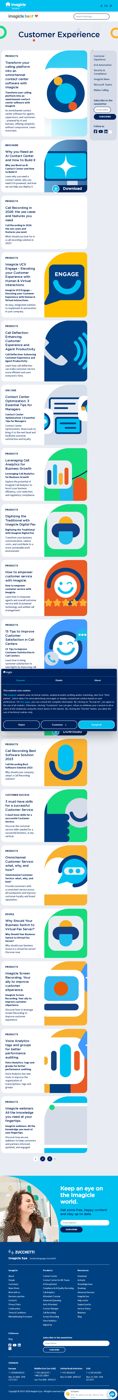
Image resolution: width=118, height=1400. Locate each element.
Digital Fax (47, 1324)
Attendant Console (51, 1296)
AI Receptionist (50, 1284)
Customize (57, 724)
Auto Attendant (50, 1304)
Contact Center (50, 1276)
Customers (13, 1284)
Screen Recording (51, 1316)
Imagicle (12, 695)
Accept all (96, 724)
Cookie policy (14, 1308)
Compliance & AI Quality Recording (58, 1288)
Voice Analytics (50, 1320)
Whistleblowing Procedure (20, 1316)
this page (25, 702)
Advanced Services (86, 1292)
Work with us (14, 1292)
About (11, 1276)
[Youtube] (101, 131)
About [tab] (97, 680)
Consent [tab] (20, 680)
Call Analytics (49, 1292)
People (11, 1280)
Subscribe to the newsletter (103, 102)
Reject (21, 724)
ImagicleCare (83, 1296)
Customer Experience (99, 57)
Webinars (82, 1312)
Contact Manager (51, 1308)
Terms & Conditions (17, 1312)
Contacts (12, 1300)
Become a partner (16, 1296)
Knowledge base (85, 1284)
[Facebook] (96, 131)
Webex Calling (101, 90)
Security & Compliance (100, 72)
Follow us (99, 126)
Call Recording (49, 1312)
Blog (80, 1316)
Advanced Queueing (52, 1300)
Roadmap (82, 1288)
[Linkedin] (106, 131)
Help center (83, 1300)
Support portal (84, 1304)
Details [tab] (59, 680)
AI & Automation (103, 65)
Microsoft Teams (103, 84)
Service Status (84, 1308)
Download (82, 1276)
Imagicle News (102, 79)
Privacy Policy (14, 1304)
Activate (81, 1280)
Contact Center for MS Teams (56, 1280)
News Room (13, 1288)
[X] (110, 131)
